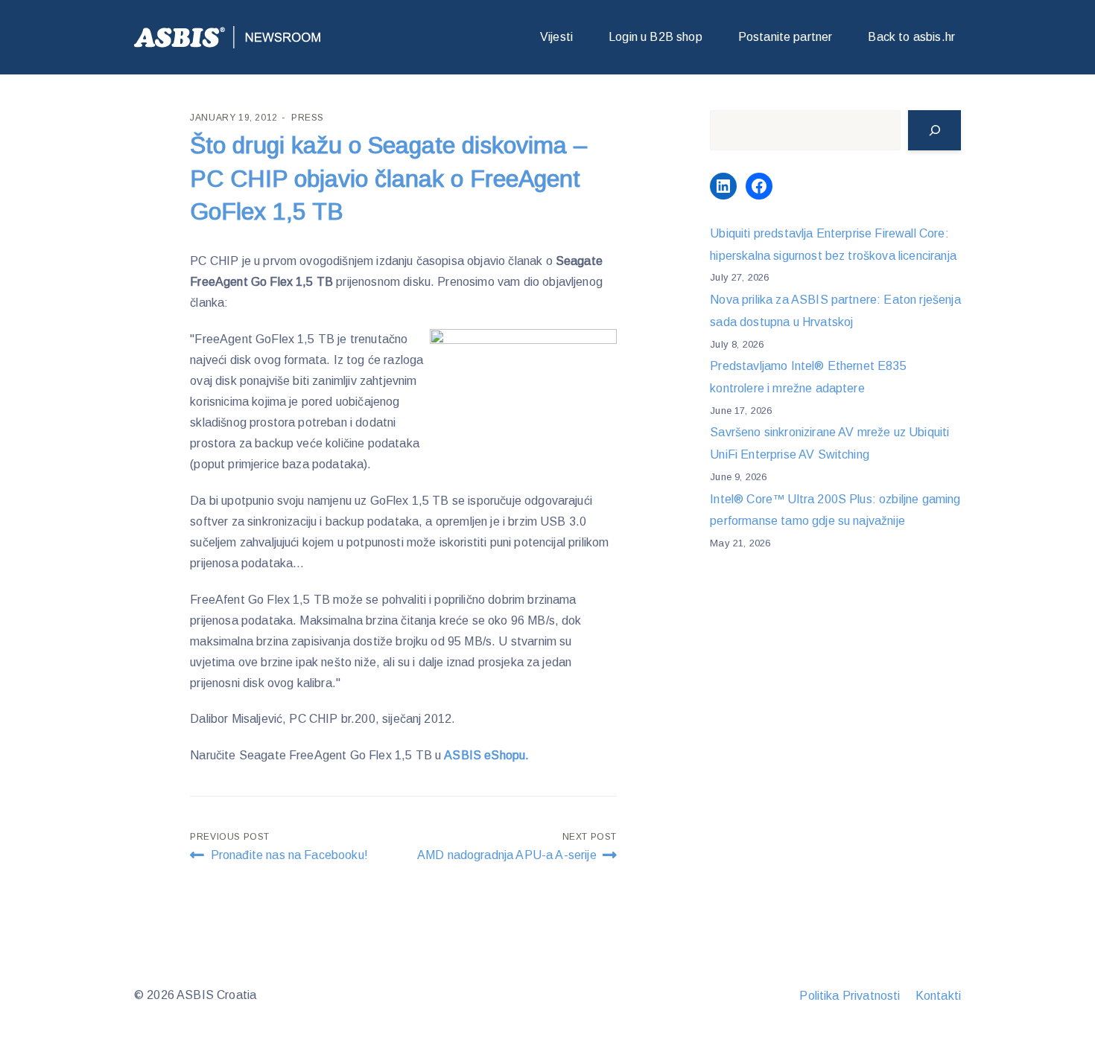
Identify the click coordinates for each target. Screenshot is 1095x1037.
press (307, 117)
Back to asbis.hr (911, 37)
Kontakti (938, 995)
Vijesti (556, 37)
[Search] (934, 130)
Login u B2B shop (655, 37)
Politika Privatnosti (849, 995)
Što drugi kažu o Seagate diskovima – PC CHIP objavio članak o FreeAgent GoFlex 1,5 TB (389, 179)
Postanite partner (785, 37)
